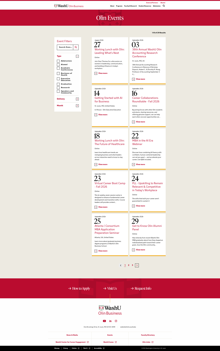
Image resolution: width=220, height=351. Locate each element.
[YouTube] (104, 321)
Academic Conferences (67, 69)
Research (65, 88)
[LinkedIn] (110, 321)
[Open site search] (164, 6)
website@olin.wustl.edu (128, 327)
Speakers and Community (67, 92)
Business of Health (66, 74)
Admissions (66, 61)
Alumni (64, 64)
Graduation (66, 84)
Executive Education (66, 79)
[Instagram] (116, 321)
